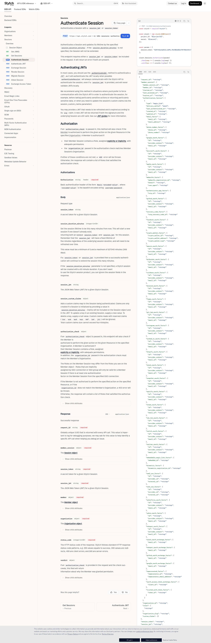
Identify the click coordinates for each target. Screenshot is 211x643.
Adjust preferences (151, 640)
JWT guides (102, 116)
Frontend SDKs (20, 9)
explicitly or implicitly (116, 141)
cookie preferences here (144, 631)
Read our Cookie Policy (170, 640)
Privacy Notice (73, 634)
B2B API (7, 9)
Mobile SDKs (34, 9)
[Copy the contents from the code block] (184, 21)
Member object (71, 502)
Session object (70, 453)
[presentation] (164, 44)
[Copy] (117, 36)
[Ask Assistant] (188, 21)
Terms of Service (107, 634)
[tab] (140, 71)
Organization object (73, 524)
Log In (183, 3)
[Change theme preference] (205, 3)
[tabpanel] (164, 356)
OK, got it (129, 640)
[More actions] (129, 23)
